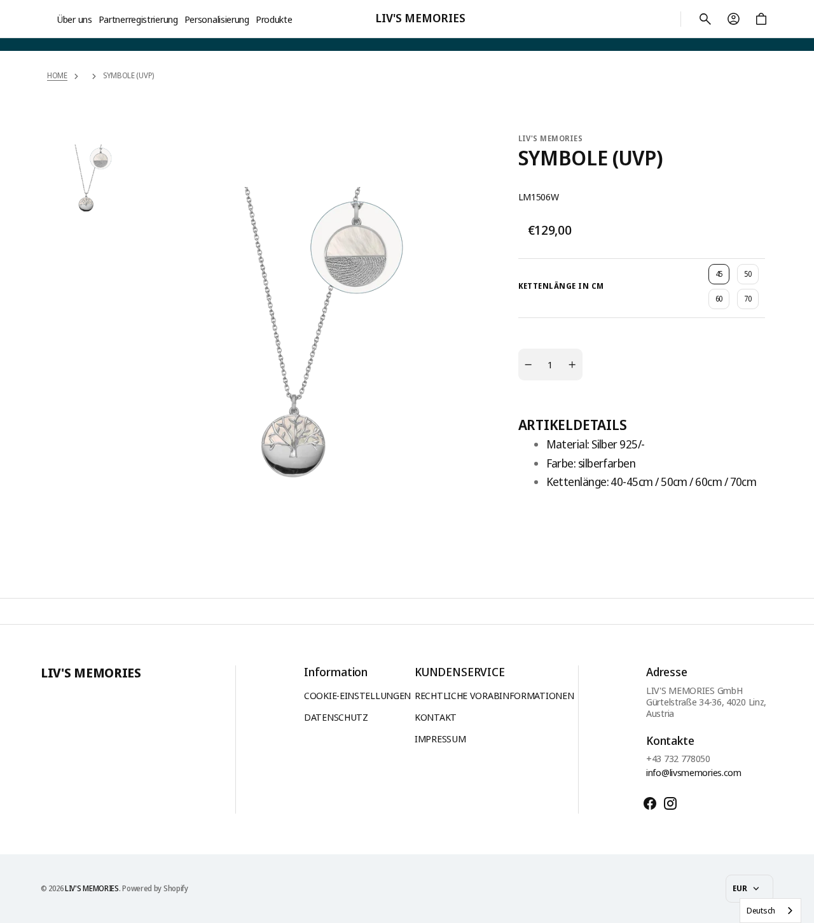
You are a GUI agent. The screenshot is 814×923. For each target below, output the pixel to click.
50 (751, 276)
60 (722, 301)
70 (751, 301)
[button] (705, 19)
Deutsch (761, 910)
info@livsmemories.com (694, 772)
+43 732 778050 (678, 758)
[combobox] (770, 910)
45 (722, 276)
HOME (57, 75)
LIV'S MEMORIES (92, 888)
